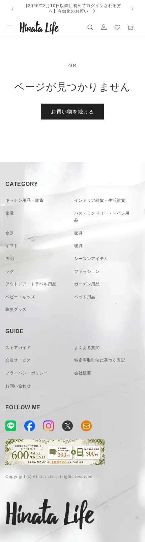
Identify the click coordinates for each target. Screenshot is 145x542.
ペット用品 (84, 297)
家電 (9, 213)
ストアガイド (18, 347)
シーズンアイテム (91, 258)
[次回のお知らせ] (132, 8)
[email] (86, 425)
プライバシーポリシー (26, 373)
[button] (10, 27)
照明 (9, 258)
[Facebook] (29, 425)
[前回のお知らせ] (12, 8)
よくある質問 (87, 347)
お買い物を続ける (72, 111)
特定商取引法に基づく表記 (99, 360)
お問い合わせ (18, 386)
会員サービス (18, 360)
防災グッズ (16, 309)
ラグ (9, 271)
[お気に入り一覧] (117, 27)
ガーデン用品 (87, 284)
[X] (67, 425)
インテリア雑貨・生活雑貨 (99, 200)
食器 (9, 233)
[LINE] (10, 425)
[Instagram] (48, 425)
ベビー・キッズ (20, 297)
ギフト (11, 245)
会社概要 (82, 373)
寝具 (78, 245)
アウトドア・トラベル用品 (30, 284)
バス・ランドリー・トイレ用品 (101, 217)
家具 (78, 233)
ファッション (87, 271)
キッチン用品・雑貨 (24, 200)
